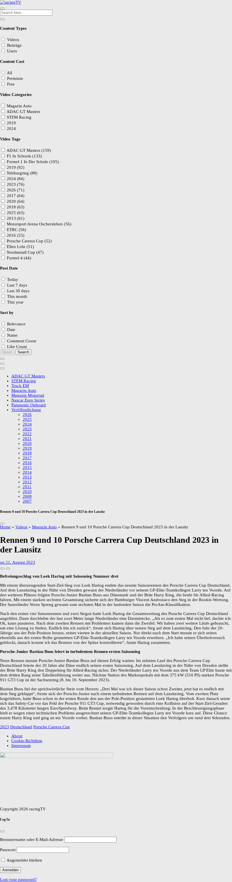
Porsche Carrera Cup (51, 727)
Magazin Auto (44, 527)
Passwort (8, 849)
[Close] (2, 523)
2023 (4, 727)
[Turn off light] (2, 568)
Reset (7, 352)
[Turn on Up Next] (8, 568)
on (17, 562)
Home (5, 527)
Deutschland (21, 727)
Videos (21, 527)
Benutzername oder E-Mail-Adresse (31, 839)
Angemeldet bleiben (24, 860)
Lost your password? (18, 879)
